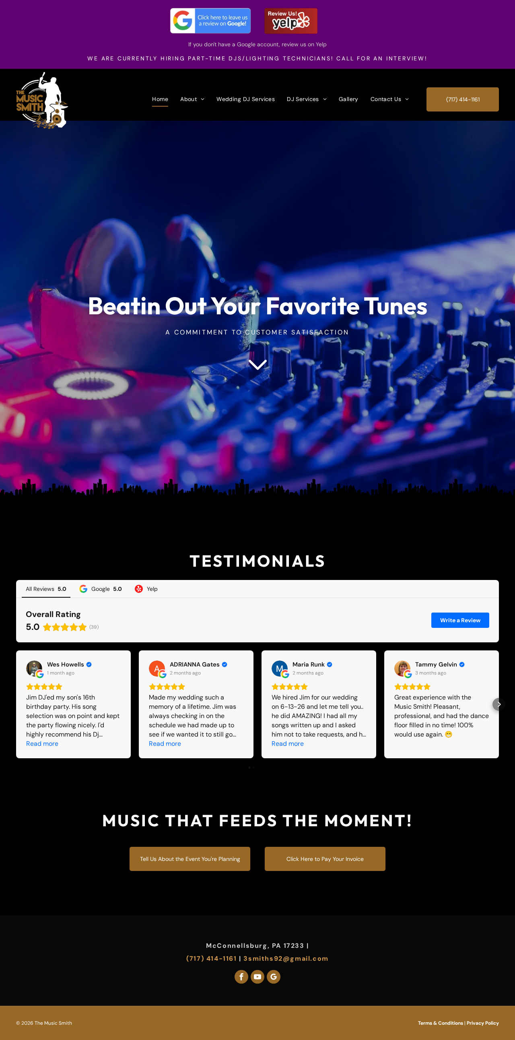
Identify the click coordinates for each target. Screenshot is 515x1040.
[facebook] (241, 978)
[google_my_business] (273, 978)
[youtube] (257, 978)
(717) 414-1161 (211, 958)
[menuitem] (160, 99)
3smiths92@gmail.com (285, 958)
